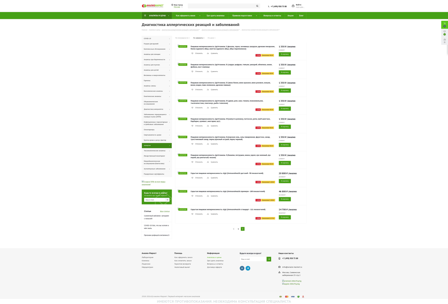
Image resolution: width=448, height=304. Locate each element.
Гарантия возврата (182, 264)
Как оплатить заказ (183, 260)
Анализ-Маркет (149, 253)
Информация (213, 253)
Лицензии (146, 264)
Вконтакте (242, 268)
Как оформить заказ (183, 257)
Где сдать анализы (215, 260)
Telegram (248, 268)
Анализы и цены (214, 257)
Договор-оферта (214, 267)
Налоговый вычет (182, 267)
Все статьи (165, 211)
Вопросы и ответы (215, 264)
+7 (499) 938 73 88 (279, 6)
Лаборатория (147, 257)
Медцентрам (147, 267)
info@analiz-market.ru (292, 267)
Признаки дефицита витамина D (156, 235)
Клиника (145, 260)
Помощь (178, 253)
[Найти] (257, 6)
